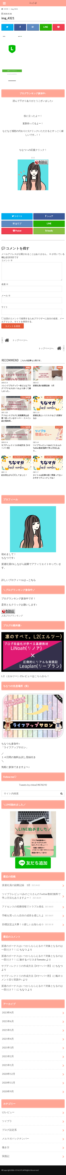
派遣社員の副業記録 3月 (21, 885)
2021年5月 (8, 1029)
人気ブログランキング (12, 615)
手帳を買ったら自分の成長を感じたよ (27, 915)
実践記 (5, 1156)
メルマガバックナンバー (15, 1138)
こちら (38, 676)
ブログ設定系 (9, 1129)
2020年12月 (8, 1073)
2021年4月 (8, 1038)
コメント (7, 260)
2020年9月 (8, 1091)
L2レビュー (8, 1112)
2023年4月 (8, 1012)
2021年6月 (8, 1021)
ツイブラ (7, 1120)
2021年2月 (8, 1056)
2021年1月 (8, 1064)
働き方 (5, 1147)
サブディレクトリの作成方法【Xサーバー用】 (26, 965)
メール (5, 295)
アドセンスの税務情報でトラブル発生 (27, 906)
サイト (4, 307)
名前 (4, 284)
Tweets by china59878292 (33, 784)
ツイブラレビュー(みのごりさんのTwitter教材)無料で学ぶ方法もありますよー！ (31, 895)
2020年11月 (8, 1082)
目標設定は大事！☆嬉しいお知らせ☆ (27, 924)
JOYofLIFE (18, 1170)
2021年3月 (8, 1047)
